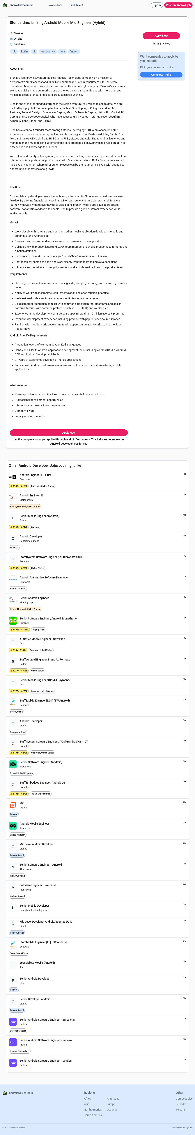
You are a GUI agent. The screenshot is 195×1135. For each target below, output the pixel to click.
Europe (111, 1104)
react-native (48, 51)
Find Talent (76, 5)
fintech (74, 51)
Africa (87, 1098)
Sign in (157, 5)
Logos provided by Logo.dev (181, 1128)
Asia (86, 1104)
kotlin (24, 51)
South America (93, 1115)
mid (14, 51)
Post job (178, 5)
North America (93, 1109)
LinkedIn (181, 1104)
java (62, 51)
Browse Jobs (54, 5)
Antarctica (113, 1098)
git (34, 51)
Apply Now (68, 432)
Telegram (181, 1109)
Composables (184, 1098)
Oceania (112, 1109)
